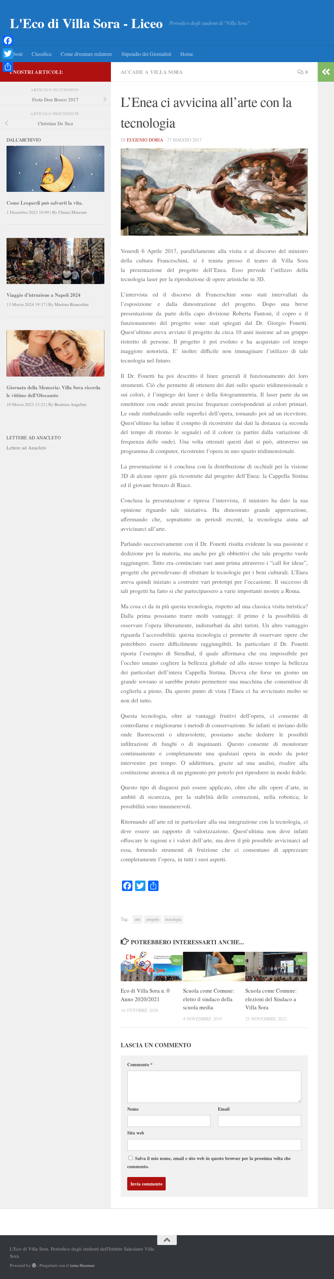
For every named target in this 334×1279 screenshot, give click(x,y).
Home (186, 53)
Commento (140, 1064)
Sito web (135, 1132)
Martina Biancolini (71, 304)
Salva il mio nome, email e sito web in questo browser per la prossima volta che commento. (209, 1162)
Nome (133, 1108)
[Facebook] (7, 40)
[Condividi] (7, 66)
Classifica (42, 53)
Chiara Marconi (72, 212)
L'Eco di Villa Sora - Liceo (86, 23)
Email (224, 1108)
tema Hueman (82, 1265)
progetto (152, 919)
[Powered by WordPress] (34, 1265)
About (16, 53)
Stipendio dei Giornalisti (146, 53)
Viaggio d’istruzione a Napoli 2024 (44, 294)
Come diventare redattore (86, 53)
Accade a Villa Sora (152, 72)
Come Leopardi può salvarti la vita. (45, 202)
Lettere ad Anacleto (26, 447)
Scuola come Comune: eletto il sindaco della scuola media (209, 999)
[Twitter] (7, 53)
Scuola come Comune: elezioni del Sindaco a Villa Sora (271, 999)
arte (137, 919)
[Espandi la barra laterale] (326, 72)
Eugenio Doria (145, 140)
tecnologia (173, 919)
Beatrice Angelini (70, 404)
